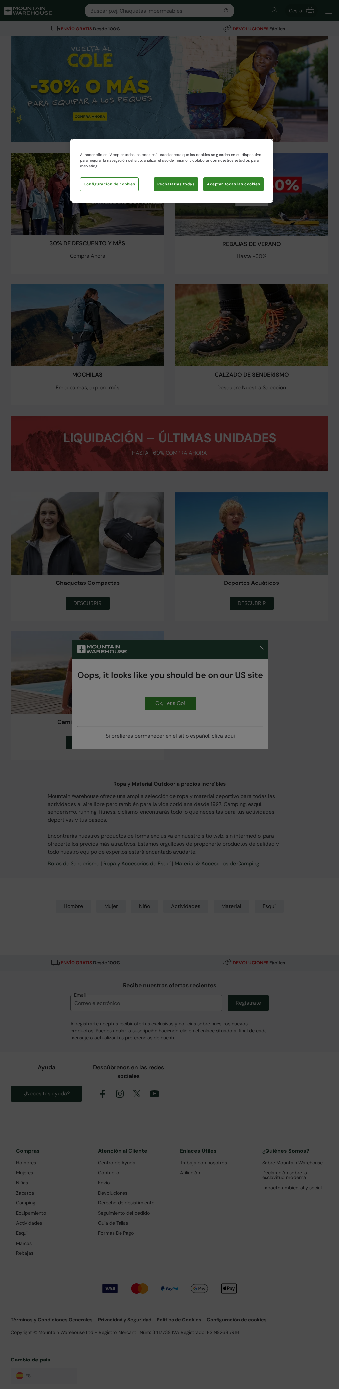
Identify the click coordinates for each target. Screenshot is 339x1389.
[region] (171, 171)
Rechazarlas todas (176, 184)
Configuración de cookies (109, 184)
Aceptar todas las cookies (233, 184)
